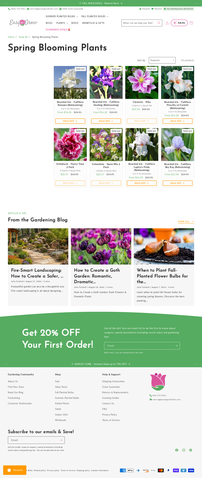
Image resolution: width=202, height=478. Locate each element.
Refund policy (40, 470)
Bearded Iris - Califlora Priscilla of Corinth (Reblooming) (177, 104)
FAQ (104, 409)
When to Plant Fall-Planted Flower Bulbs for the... (162, 276)
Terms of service (68, 470)
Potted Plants (62, 403)
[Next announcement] (195, 3)
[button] (61, 16)
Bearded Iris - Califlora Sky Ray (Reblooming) (177, 165)
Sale (57, 381)
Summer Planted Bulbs (67, 398)
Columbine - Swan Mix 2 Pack (106, 165)
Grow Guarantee (111, 387)
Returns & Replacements (115, 392)
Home (11, 37)
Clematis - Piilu (142, 101)
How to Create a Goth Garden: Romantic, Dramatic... (97, 276)
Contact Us (108, 403)
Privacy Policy (109, 414)
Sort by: (141, 60)
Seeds (58, 409)
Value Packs (61, 387)
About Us (13, 381)
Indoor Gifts (61, 414)
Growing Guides (110, 398)
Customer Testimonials (20, 403)
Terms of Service (111, 420)
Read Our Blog (15, 392)
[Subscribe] (176, 345)
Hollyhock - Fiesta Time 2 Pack (70, 165)
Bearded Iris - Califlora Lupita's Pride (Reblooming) (141, 166)
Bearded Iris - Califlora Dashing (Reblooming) (106, 103)
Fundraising (14, 398)
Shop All (23, 37)
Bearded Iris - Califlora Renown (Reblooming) (70, 103)
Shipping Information (113, 381)
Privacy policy (53, 470)
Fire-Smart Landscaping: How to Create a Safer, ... (37, 273)
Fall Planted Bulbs (64, 392)
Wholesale (60, 420)
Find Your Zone (16, 387)
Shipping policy (83, 470)
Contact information (99, 470)
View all (184, 221)
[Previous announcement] (6, 3)
